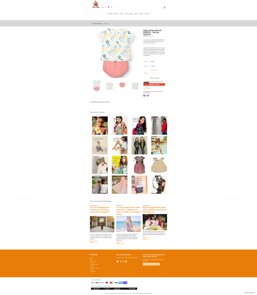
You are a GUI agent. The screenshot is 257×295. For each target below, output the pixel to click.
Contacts (92, 269)
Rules (91, 259)
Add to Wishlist (146, 88)
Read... (92, 241)
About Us (92, 257)
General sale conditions (95, 268)
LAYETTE (147, 13)
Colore (145, 61)
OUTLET (122, 13)
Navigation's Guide (94, 264)
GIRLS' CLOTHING (139, 13)
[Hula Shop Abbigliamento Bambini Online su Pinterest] (123, 261)
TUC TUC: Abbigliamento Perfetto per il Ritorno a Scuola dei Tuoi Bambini (100, 209)
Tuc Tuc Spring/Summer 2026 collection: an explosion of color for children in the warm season (128, 210)
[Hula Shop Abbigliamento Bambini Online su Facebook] (120, 261)
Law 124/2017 (93, 271)
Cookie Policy (149, 293)
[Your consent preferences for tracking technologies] (250, 292)
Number (146, 73)
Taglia (145, 66)
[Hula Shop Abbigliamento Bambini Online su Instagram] (126, 261)
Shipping (92, 266)
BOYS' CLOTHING (129, 13)
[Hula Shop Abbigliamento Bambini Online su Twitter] (117, 261)
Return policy (93, 261)
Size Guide (92, 263)
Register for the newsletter (151, 264)
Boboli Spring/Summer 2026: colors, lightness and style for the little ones (155, 209)
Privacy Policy (143, 293)
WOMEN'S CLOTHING (113, 13)
